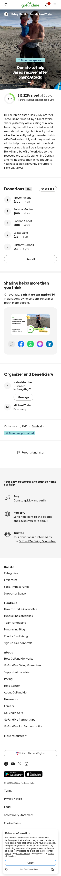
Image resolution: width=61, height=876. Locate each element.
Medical (37, 426)
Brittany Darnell (24, 244)
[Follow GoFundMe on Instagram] (26, 763)
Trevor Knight (22, 197)
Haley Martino (23, 382)
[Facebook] (21, 344)
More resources (14, 735)
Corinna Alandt (23, 221)
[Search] (6, 4)
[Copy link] (11, 344)
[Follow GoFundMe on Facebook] (6, 763)
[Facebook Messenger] (40, 344)
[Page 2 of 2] (32, 82)
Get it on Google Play (14, 774)
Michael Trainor (24, 405)
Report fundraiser (33, 452)
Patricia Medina (23, 209)
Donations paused (32, 60)
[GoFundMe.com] (30, 5)
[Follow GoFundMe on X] (19, 763)
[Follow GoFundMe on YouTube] (12, 763)
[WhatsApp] (30, 344)
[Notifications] (46, 4)
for (33, 14)
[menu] (55, 4)
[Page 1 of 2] (29, 82)
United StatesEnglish (32, 753)
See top (49, 188)
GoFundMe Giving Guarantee (37, 541)
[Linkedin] (49, 344)
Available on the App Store (34, 774)
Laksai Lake (21, 232)
